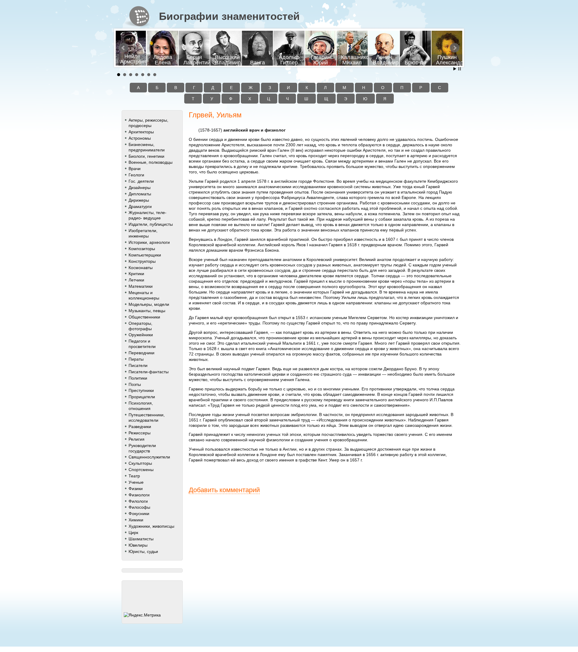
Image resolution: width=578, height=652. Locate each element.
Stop (459, 68)
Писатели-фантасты (149, 371)
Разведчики (140, 426)
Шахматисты (141, 538)
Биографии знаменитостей (229, 16)
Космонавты (141, 267)
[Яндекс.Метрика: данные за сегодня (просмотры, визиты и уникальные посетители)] (142, 615)
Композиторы (142, 248)
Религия (136, 439)
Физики (136, 488)
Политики (138, 378)
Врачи (135, 168)
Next (454, 48)
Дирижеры (139, 200)
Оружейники (141, 334)
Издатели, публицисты (151, 224)
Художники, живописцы (151, 526)
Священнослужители (149, 457)
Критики (136, 273)
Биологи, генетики (146, 156)
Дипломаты (140, 193)
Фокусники (139, 513)
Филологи (138, 501)
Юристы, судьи (143, 551)
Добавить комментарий (224, 490)
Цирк (133, 532)
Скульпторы (140, 463)
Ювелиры (138, 545)
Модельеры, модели (149, 304)
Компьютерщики (145, 255)
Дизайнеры (140, 187)
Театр (134, 475)
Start (454, 68)
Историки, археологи (149, 242)
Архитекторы (141, 131)
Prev (123, 48)
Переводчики (141, 352)
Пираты (136, 359)
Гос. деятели (141, 181)
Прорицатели (142, 396)
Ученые (136, 482)
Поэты (135, 384)
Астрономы (140, 138)
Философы (139, 507)
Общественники (144, 317)
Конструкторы (142, 261)
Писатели (138, 365)
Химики (136, 519)
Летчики (136, 280)
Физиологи (139, 494)
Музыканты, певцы (147, 310)
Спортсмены (141, 469)
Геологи (136, 174)
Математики (141, 286)
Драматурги (140, 206)
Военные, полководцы (150, 162)
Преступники (141, 390)
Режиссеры (140, 432)
